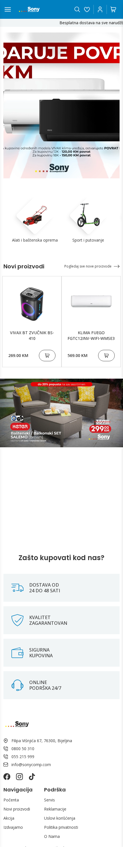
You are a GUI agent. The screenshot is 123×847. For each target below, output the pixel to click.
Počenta (11, 800)
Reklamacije (55, 809)
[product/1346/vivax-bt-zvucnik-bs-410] (32, 301)
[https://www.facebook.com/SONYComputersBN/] (6, 776)
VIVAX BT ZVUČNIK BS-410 (32, 335)
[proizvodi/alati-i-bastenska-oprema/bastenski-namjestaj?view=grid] (61, 413)
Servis (49, 800)
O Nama (52, 836)
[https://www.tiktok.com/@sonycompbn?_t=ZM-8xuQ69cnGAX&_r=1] (32, 776)
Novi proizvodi (16, 809)
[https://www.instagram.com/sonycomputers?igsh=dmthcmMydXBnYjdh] (19, 776)
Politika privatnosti (61, 827)
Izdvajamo (13, 827)
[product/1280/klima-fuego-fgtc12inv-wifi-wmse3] (91, 301)
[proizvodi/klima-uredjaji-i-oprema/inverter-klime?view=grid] (61, 105)
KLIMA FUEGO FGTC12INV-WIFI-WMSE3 (91, 335)
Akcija (8, 818)
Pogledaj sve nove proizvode (88, 266)
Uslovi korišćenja (59, 818)
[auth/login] (87, 9)
